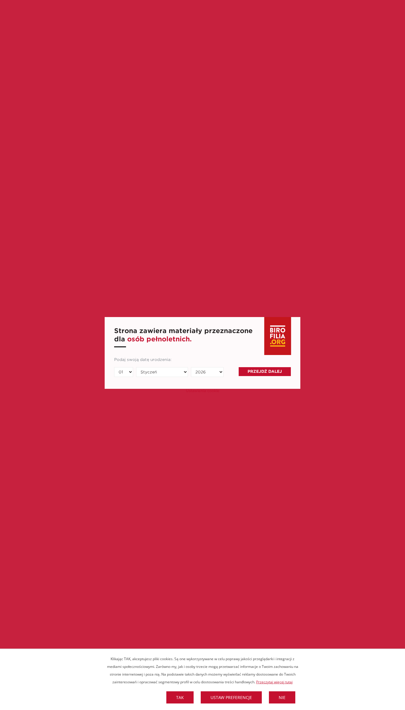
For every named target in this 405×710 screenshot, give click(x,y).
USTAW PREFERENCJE (231, 697)
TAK (180, 697)
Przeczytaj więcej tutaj (274, 681)
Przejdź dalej (265, 371)
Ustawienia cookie (202, 391)
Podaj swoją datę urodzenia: (142, 359)
